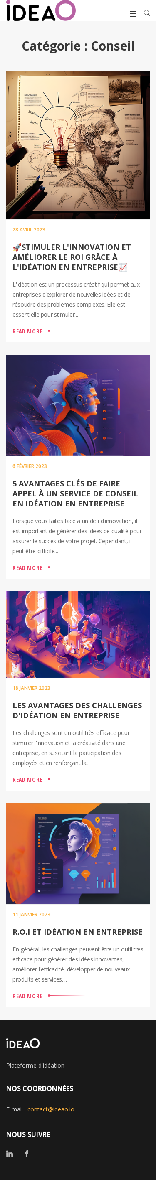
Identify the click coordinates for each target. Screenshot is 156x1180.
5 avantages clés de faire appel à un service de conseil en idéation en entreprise (75, 493)
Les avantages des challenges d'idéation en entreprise (77, 710)
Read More (27, 331)
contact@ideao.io (50, 1109)
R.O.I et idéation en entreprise (77, 932)
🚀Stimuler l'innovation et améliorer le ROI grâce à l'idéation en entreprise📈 (71, 257)
